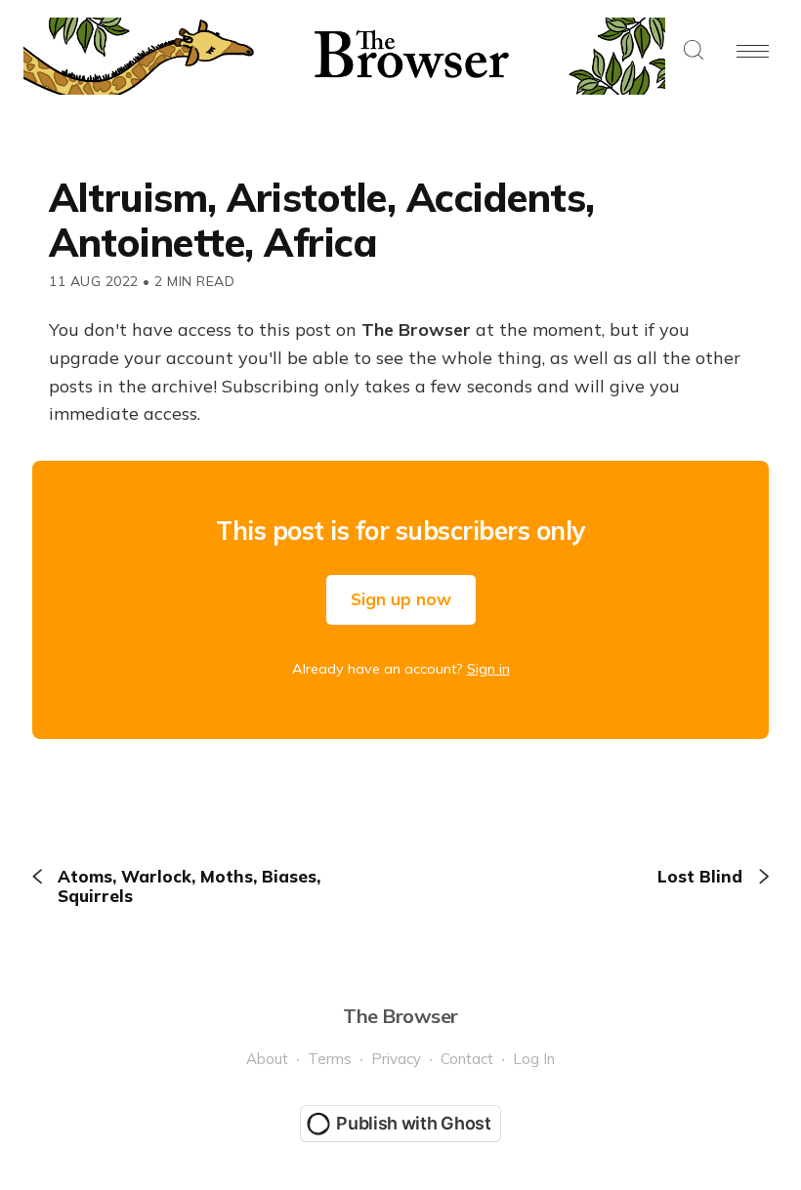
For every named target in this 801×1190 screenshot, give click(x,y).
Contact (467, 1058)
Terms (330, 1058)
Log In (534, 1058)
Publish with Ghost (413, 1123)
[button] (693, 51)
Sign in (488, 668)
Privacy (396, 1058)
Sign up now (401, 599)
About (267, 1058)
